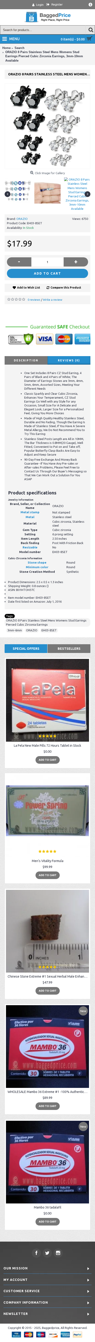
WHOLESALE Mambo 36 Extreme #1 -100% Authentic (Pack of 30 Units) (48, 1092)
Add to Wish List (28, 287)
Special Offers (26, 648)
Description (26, 360)
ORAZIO (22, 218)
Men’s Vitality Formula (47, 861)
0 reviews (34, 299)
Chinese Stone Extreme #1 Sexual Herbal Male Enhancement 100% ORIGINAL (48, 976)
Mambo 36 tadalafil (47, 1207)
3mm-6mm (14, 630)
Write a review (52, 299)
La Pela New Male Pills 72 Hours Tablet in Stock (47, 745)
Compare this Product (65, 287)
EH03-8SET (49, 630)
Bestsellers (69, 648)
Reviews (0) (69, 360)
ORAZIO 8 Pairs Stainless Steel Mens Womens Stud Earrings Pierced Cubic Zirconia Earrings (46, 622)
